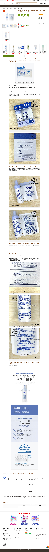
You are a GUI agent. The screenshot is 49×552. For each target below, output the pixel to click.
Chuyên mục (6, 6)
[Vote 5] (42, 14)
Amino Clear (6, 496)
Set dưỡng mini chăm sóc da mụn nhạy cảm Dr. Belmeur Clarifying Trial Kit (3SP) (21, 52)
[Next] (15, 17)
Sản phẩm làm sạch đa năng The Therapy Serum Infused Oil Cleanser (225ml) (13, 52)
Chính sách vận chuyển (17, 534)
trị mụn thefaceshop (18, 499)
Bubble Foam (9, 496)
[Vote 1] (38, 14)
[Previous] (4, 17)
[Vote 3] (40, 14)
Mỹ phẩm (7, 8)
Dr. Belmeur (14, 8)
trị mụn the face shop (13, 499)
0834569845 (6, 533)
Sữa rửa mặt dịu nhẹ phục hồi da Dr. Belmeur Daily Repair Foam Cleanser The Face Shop (36, 52)
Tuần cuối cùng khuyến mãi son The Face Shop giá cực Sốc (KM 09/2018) (41, 537)
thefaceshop (6, 499)
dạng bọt (29, 496)
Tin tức (27, 6)
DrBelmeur (8, 497)
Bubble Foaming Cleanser (19, 496)
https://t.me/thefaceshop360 (6, 535)
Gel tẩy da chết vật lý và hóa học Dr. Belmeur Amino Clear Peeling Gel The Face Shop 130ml (6, 52)
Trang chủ (3, 8)
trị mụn (9, 499)
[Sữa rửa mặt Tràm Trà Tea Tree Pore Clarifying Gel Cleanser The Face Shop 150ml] (43, 47)
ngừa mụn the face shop (39, 497)
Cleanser (26, 496)
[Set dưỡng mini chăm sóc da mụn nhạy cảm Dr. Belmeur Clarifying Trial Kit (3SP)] (20, 47)
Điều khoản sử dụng (16, 533)
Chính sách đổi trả (16, 537)
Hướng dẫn (33, 6)
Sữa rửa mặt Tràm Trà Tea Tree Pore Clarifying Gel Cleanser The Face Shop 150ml (43, 52)
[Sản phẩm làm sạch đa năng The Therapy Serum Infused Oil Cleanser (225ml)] (13, 47)
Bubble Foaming (14, 496)
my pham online (25, 497)
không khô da (11, 497)
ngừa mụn (35, 497)
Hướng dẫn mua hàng (43, 0)
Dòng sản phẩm (13, 6)
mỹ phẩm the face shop (30, 497)
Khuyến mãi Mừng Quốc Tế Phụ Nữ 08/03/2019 (41, 535)
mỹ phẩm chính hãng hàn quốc (19, 497)
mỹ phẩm (14, 497)
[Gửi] (36, 3)
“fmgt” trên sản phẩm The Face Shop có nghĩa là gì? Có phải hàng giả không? (41, 532)
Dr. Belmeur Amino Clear (19, 8)
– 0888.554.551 (38, 0)
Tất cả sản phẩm (21, 6)
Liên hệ (29, 549)
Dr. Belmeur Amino (35, 496)
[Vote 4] (41, 14)
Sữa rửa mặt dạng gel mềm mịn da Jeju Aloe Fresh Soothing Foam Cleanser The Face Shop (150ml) (28, 52)
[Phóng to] (3, 23)
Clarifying (24, 496)
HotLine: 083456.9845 (33, 0)
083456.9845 (7, 530)
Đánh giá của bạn (31, 480)
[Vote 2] (39, 14)
